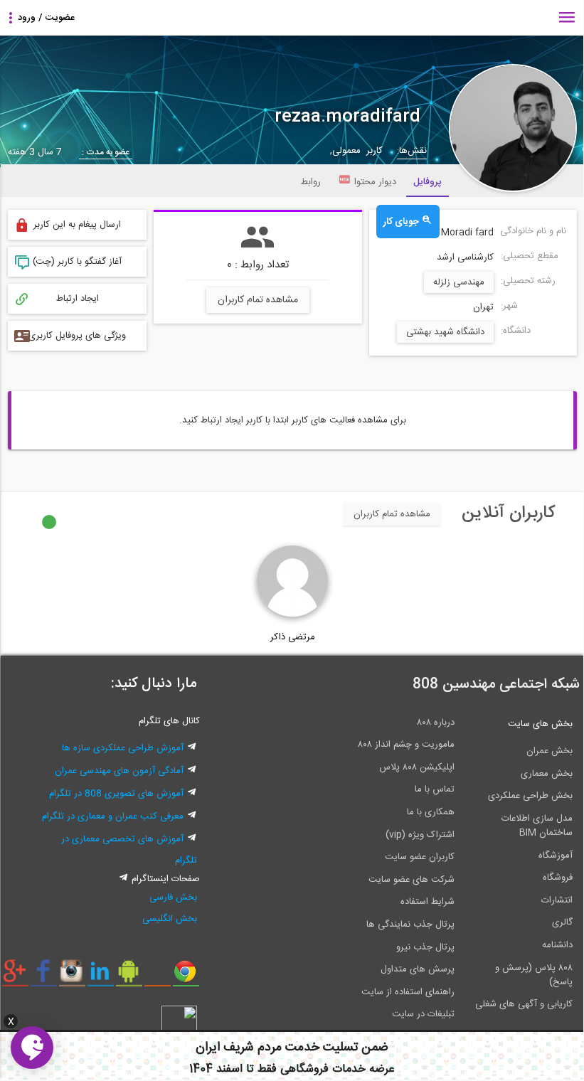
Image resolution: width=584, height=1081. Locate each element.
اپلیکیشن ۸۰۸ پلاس (417, 767)
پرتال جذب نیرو (425, 947)
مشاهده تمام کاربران (258, 300)
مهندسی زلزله (458, 282)
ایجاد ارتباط (77, 299)
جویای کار (402, 222)
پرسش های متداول (418, 969)
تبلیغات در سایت (423, 1014)
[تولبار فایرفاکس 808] (157, 976)
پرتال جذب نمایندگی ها (410, 924)
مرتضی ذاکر (292, 637)
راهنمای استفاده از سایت (408, 992)
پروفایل (427, 182)
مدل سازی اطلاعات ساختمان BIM (537, 826)
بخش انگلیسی (169, 919)
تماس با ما (435, 789)
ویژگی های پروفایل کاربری (77, 336)
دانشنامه (557, 945)
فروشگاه (558, 877)
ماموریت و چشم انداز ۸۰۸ (406, 744)
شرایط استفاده (427, 902)
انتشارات (557, 900)
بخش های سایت (540, 724)
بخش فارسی (173, 897)
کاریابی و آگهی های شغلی (524, 1004)
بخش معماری (547, 774)
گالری (562, 922)
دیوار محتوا (375, 182)
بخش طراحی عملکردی (530, 796)
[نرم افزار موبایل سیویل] (129, 976)
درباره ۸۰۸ (436, 722)
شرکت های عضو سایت (411, 880)
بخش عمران (549, 751)
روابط (311, 182)
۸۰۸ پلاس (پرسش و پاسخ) (534, 975)
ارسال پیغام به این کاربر (77, 225)
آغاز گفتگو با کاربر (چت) (77, 262)
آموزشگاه (555, 855)
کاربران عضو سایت (420, 857)
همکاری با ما (431, 812)
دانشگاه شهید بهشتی (445, 332)
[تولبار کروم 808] (186, 976)
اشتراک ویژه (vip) (420, 835)
